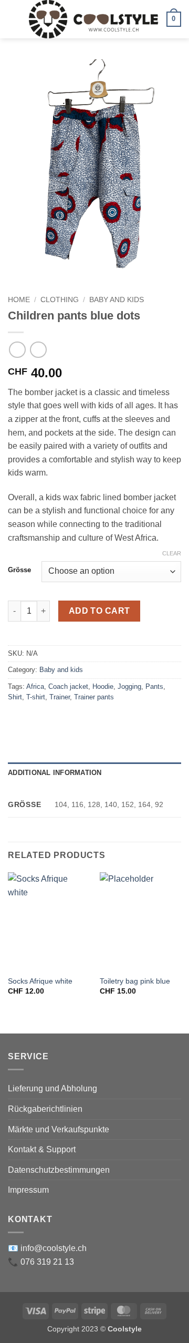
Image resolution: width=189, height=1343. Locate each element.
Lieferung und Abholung (52, 1088)
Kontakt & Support (42, 1149)
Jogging (129, 686)
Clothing (59, 300)
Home (19, 300)
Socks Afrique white (40, 981)
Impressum (28, 1189)
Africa (35, 686)
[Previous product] (38, 350)
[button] (14, 19)
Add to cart (99, 610)
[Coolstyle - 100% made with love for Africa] (94, 19)
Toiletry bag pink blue (135, 981)
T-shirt (35, 697)
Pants (154, 686)
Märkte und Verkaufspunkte (58, 1129)
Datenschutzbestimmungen (59, 1169)
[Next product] (17, 350)
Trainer (59, 697)
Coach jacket (68, 686)
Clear (171, 553)
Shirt (15, 697)
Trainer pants (94, 697)
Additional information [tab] (55, 773)
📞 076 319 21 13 (41, 1261)
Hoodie (102, 686)
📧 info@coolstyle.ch (47, 1248)
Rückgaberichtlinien (45, 1108)
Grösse (19, 570)
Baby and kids (116, 300)
